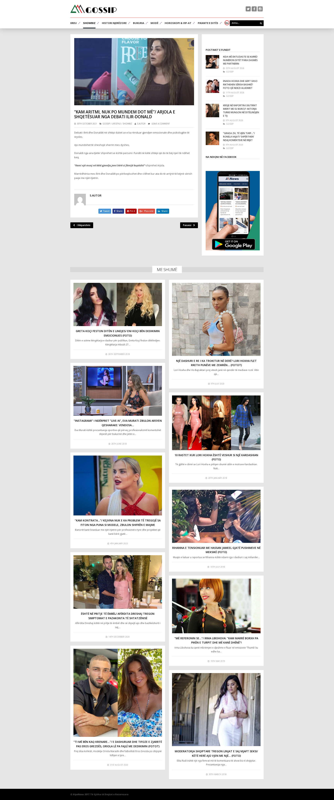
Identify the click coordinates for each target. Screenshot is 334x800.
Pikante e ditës (208, 23)
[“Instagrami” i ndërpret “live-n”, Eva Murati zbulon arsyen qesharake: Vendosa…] (117, 391)
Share (119, 211)
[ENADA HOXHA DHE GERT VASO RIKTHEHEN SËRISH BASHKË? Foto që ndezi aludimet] (212, 86)
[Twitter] (248, 8)
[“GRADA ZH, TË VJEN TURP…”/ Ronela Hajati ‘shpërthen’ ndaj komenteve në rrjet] (212, 138)
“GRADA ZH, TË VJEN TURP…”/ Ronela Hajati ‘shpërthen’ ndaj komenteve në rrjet (239, 137)
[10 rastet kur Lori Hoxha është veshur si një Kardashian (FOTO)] (216, 422)
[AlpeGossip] (93, 9)
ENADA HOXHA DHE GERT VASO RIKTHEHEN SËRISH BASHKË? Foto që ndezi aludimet (240, 84)
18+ (227, 23)
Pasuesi (187, 225)
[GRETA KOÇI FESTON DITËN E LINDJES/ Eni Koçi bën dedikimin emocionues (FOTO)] (117, 304)
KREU (73, 23)
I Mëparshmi (83, 225)
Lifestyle (116, 123)
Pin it (132, 211)
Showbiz (89, 23)
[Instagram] (260, 8)
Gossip (106, 123)
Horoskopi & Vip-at (178, 23)
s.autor (141, 123)
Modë (154, 23)
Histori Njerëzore (114, 23)
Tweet (106, 211)
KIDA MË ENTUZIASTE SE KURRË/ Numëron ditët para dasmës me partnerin (240, 60)
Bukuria (138, 23)
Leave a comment (161, 123)
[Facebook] (254, 8)
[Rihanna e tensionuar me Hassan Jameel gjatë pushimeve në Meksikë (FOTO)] (216, 516)
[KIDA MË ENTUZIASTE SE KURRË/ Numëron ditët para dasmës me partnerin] (212, 62)
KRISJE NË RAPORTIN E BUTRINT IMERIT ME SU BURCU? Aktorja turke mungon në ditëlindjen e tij (241, 110)
